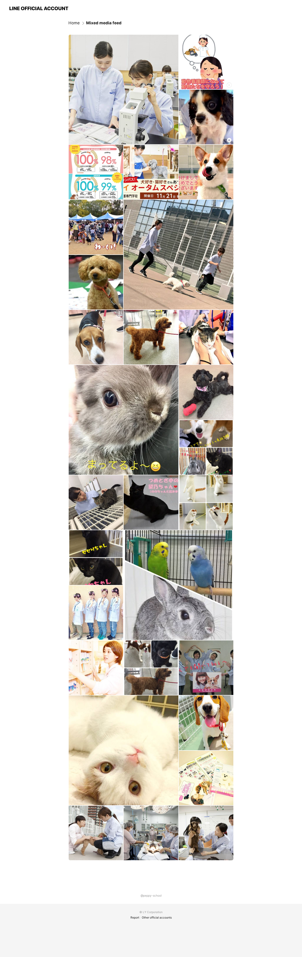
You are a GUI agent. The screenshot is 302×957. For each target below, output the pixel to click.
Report (134, 917)
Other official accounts (157, 917)
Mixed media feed (104, 23)
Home (74, 23)
